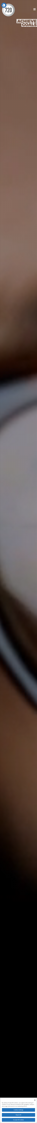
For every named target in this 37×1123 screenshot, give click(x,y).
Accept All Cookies (18, 1120)
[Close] (35, 1100)
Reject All (18, 1115)
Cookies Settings (18, 1110)
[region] (18, 1110)
